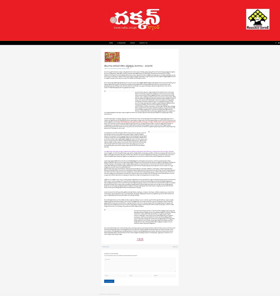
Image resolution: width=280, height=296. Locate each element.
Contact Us (143, 43)
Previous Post (105, 246)
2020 (115, 68)
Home (111, 43)
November (119, 68)
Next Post (175, 246)
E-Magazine (121, 43)
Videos (132, 43)
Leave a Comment (108, 68)
